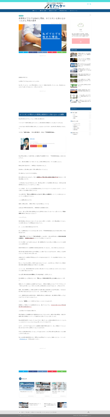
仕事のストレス (82, 125)
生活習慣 (82, 116)
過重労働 (82, 129)
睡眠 (82, 118)
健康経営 (82, 126)
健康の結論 (32, 138)
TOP (20, 415)
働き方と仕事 (53, 10)
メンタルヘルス (82, 123)
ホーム (35, 10)
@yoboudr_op (23, 339)
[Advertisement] (42, 66)
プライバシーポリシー (27, 415)
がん (82, 114)
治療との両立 (82, 128)
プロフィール (74, 10)
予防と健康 (43, 10)
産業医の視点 (64, 10)
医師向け (82, 134)
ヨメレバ (36, 141)
